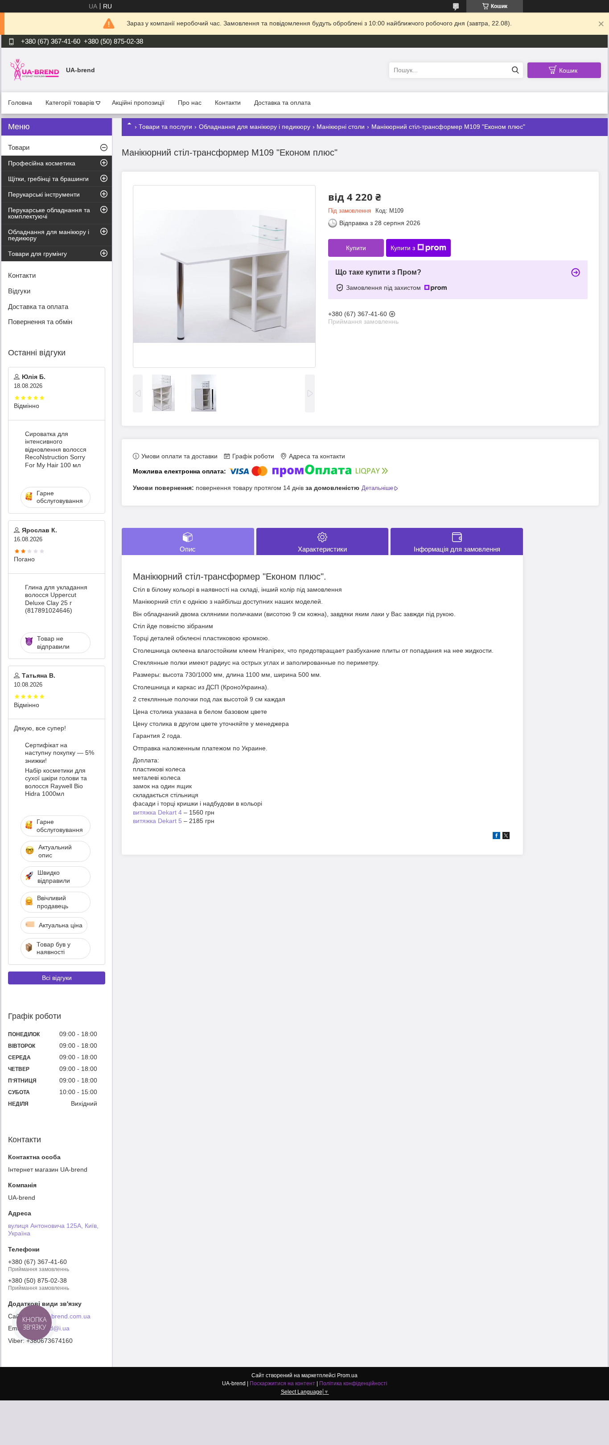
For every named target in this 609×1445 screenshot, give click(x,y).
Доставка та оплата (282, 102)
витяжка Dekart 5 (157, 820)
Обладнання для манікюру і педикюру (254, 126)
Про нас (190, 102)
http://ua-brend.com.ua (58, 1316)
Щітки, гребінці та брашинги (48, 178)
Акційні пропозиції (138, 102)
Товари (18, 147)
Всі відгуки (57, 977)
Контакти (228, 102)
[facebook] (496, 836)
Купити (356, 247)
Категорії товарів (69, 102)
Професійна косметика (41, 163)
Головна (20, 102)
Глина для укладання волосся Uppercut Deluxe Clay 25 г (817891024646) (56, 599)
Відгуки (19, 291)
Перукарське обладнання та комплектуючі (49, 213)
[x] (506, 836)
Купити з (403, 247)
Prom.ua (347, 1375)
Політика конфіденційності (353, 1383)
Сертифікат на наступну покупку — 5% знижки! (59, 752)
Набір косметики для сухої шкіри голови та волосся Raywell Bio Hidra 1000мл (56, 782)
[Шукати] (515, 70)
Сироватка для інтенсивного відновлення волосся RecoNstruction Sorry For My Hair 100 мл (55, 449)
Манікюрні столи (341, 126)
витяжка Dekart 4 (157, 812)
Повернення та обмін (40, 321)
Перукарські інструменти (44, 194)
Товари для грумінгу (37, 253)
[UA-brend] (35, 69)
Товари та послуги (165, 126)
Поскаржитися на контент (282, 1383)
